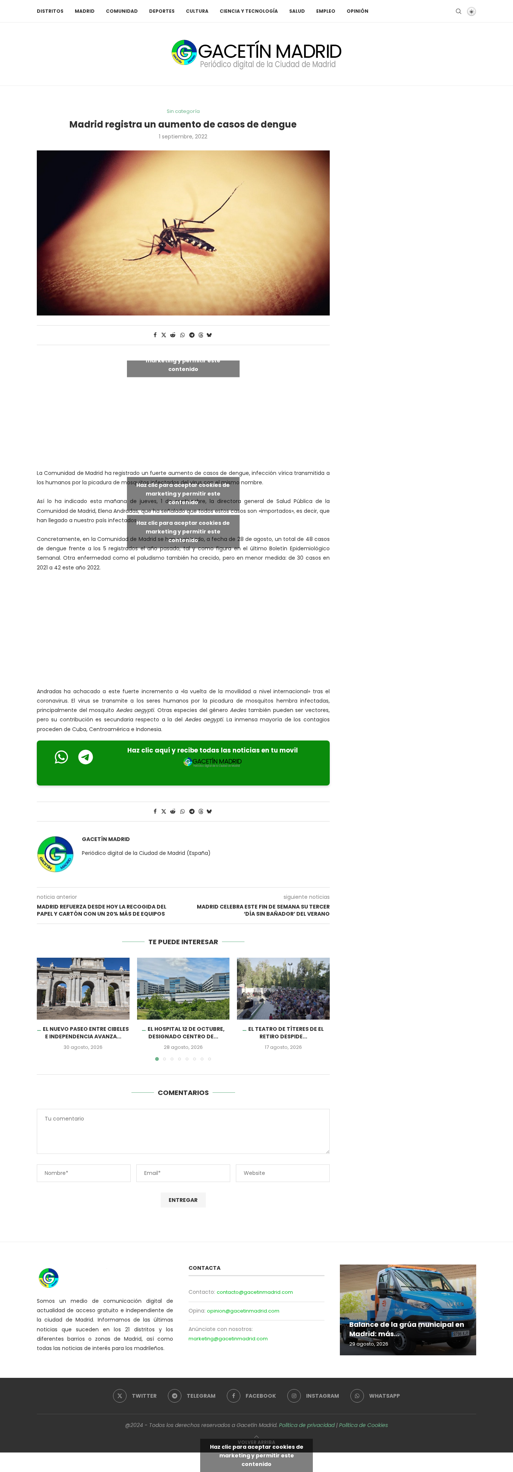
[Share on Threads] (201, 335)
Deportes (162, 11)
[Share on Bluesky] (209, 335)
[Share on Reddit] (172, 335)
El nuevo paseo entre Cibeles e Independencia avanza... (86, 1033)
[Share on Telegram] (192, 335)
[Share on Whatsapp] (182, 335)
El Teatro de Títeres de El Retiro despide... (286, 1033)
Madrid (85, 11)
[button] (47, 1009)
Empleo (325, 11)
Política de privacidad (307, 1425)
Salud (297, 11)
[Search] (458, 11)
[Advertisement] (183, 631)
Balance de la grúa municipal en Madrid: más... (406, 1329)
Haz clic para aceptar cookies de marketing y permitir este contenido (183, 360)
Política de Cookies (363, 1425)
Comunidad (122, 11)
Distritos (50, 11)
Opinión (357, 11)
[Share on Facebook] (155, 335)
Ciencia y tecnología (249, 11)
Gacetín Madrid (106, 839)
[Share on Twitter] (163, 335)
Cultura (197, 11)
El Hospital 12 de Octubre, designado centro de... (186, 1033)
